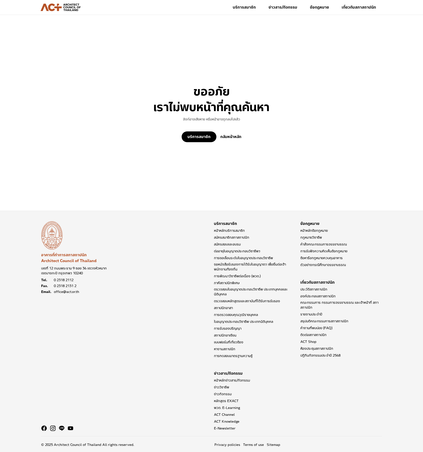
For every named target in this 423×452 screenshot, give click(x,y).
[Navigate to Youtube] (70, 428)
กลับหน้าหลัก (230, 137)
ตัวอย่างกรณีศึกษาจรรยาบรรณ (323, 264)
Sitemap (273, 444)
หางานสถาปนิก (224, 349)
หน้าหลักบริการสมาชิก (229, 230)
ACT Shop (308, 341)
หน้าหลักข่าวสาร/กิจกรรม (232, 380)
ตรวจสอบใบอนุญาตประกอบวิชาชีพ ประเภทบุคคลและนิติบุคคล (251, 292)
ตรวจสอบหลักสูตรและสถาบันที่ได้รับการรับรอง (247, 301)
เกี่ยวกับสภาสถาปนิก (359, 7)
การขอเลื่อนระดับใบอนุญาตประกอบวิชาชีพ (243, 257)
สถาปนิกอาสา (223, 307)
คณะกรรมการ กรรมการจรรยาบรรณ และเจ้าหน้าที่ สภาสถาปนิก (339, 305)
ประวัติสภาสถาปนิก (313, 289)
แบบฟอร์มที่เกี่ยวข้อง (228, 342)
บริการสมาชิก (244, 7)
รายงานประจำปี (311, 314)
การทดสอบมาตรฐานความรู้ (233, 355)
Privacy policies (227, 444)
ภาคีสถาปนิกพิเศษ (227, 282)
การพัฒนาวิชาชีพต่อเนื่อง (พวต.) (237, 276)
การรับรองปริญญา (227, 328)
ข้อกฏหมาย (319, 7)
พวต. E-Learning (227, 407)
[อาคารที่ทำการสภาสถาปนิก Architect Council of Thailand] (52, 235)
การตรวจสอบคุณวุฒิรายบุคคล (236, 314)
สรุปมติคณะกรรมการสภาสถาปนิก (324, 321)
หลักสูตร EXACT (226, 400)
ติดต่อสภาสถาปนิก (313, 334)
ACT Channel (224, 414)
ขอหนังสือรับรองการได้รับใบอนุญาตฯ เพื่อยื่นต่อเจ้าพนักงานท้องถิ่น (250, 267)
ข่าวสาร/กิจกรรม (283, 7)
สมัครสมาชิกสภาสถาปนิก (231, 237)
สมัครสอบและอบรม (227, 244)
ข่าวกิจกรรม (223, 394)
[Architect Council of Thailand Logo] (60, 7)
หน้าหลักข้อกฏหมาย (314, 230)
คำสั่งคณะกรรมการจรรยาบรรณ (323, 244)
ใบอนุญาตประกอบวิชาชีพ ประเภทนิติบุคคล (243, 321)
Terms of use (253, 444)
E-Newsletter (224, 428)
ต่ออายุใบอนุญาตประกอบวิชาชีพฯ (237, 251)
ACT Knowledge (226, 421)
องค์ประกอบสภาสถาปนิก (318, 296)
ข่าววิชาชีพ (221, 387)
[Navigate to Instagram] (53, 428)
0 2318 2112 (63, 280)
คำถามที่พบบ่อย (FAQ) (316, 327)
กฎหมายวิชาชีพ (311, 237)
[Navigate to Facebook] (44, 428)
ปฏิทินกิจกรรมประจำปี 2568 (320, 355)
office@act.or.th (66, 291)
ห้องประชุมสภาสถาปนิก (316, 348)
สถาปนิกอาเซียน (225, 335)
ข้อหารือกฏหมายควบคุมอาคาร (321, 257)
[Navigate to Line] (62, 428)
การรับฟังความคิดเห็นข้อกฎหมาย (323, 251)
